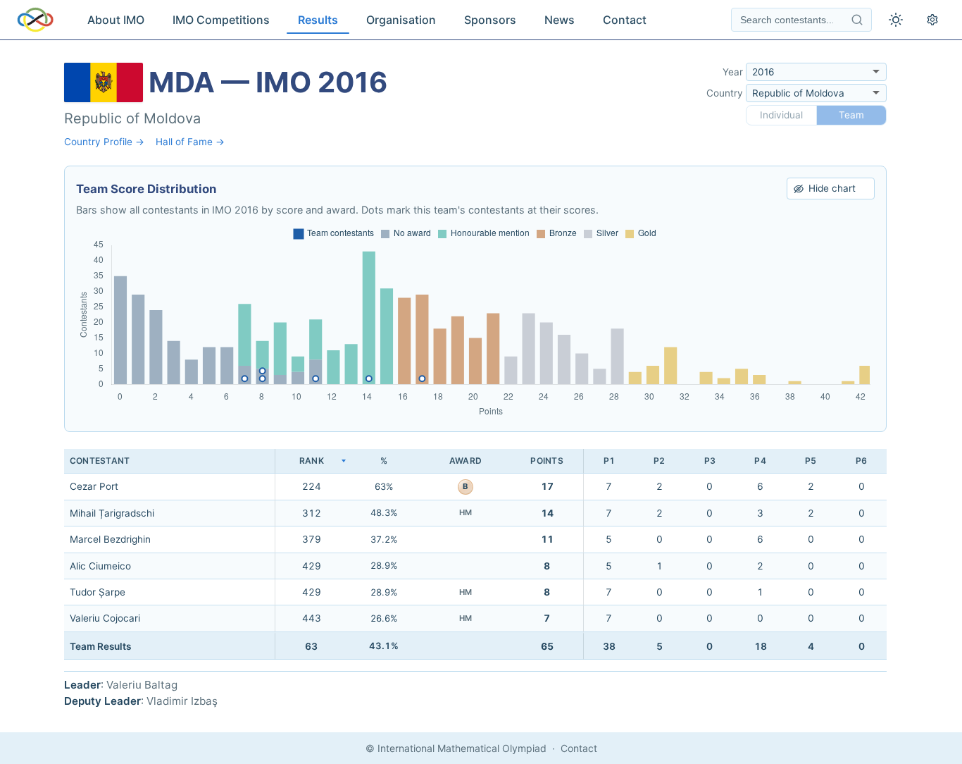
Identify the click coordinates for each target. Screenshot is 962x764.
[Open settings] (932, 19)
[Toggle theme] (895, 19)
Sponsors (490, 20)
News (559, 20)
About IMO (115, 20)
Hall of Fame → (190, 141)
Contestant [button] (100, 460)
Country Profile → (104, 141)
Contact (624, 20)
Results (318, 20)
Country (724, 93)
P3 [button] (710, 460)
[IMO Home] (35, 19)
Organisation (401, 20)
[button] (311, 461)
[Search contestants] (857, 19)
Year (733, 72)
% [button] (383, 460)
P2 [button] (659, 460)
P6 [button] (861, 460)
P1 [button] (609, 460)
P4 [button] (760, 460)
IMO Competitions (221, 20)
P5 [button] (810, 460)
